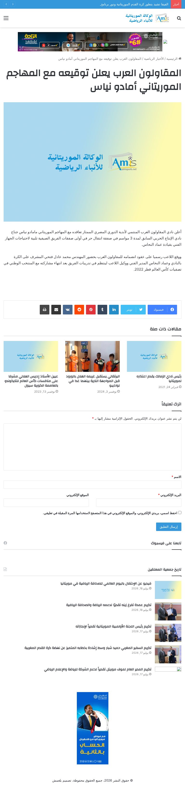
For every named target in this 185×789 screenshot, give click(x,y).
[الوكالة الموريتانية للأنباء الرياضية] (147, 18)
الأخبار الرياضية (154, 59)
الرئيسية (172, 59)
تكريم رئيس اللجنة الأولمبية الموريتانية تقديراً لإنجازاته (113, 626)
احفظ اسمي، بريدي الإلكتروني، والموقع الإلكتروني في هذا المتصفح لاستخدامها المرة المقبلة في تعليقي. (110, 513)
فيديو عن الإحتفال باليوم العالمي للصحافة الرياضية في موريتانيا (105, 583)
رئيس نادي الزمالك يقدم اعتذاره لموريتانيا (159, 378)
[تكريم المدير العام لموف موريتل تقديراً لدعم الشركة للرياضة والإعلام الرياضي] (168, 676)
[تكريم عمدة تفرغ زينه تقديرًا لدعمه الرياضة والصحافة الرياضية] (168, 611)
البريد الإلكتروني (169, 495)
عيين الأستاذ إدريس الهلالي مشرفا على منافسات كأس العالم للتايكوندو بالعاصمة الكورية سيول (31, 381)
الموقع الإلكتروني (77, 495)
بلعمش (57, 780)
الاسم (176, 477)
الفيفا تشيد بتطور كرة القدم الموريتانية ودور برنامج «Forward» (126, 4)
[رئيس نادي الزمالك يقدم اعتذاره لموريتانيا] (154, 356)
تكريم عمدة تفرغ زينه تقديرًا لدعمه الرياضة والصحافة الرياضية (108, 605)
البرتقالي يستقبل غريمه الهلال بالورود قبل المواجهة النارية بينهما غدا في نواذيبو (93, 381)
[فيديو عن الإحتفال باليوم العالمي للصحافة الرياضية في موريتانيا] (168, 590)
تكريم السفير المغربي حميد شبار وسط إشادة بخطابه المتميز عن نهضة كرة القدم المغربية (88, 648)
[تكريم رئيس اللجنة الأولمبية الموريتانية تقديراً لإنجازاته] (168, 633)
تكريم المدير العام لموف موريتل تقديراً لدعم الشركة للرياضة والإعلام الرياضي (97, 669)
